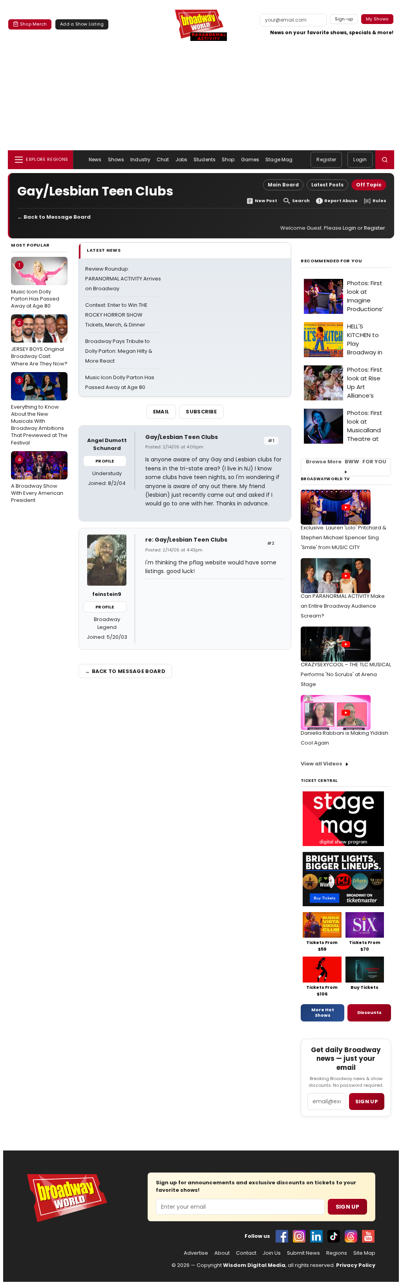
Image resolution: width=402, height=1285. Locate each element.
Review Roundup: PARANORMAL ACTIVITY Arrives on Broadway (123, 278)
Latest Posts (327, 184)
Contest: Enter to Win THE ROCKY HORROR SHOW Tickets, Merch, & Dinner (116, 314)
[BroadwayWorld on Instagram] (299, 1236)
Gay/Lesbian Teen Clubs (181, 437)
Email (161, 411)
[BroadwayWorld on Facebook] (282, 1236)
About (222, 1253)
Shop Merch (33, 24)
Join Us (272, 1253)
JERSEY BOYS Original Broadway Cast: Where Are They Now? (39, 343)
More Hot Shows (322, 1012)
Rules (379, 200)
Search (301, 200)
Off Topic (369, 184)
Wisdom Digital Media (254, 1265)
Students (205, 159)
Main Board (283, 184)
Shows (116, 159)
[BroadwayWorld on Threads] (351, 1236)
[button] (384, 159)
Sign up (366, 1101)
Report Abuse (341, 200)
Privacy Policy (355, 1265)
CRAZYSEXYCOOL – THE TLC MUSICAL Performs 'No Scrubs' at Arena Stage (346, 674)
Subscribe (201, 411)
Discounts (369, 1012)
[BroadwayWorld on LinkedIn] (316, 1236)
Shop (228, 159)
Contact (246, 1253)
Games (250, 159)
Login (360, 159)
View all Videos (321, 763)
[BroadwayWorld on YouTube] (368, 1236)
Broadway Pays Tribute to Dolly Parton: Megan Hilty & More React (118, 351)
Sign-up (344, 19)
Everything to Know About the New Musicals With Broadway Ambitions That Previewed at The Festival (39, 411)
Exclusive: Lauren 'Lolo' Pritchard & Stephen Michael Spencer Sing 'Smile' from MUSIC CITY (343, 537)
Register (326, 159)
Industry (140, 159)
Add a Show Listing (82, 24)
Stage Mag (278, 159)
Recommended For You (331, 261)
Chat (163, 159)
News (95, 159)
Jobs (181, 159)
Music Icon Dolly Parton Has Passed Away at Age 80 (35, 285)
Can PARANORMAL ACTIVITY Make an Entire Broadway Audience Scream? (343, 605)
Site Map (364, 1253)
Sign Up (347, 1207)
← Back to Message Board (54, 217)
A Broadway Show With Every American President (37, 480)
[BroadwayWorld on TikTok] (334, 1236)
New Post (266, 200)
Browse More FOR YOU (346, 461)
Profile (104, 461)
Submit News (303, 1253)
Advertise (196, 1253)
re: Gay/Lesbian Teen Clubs (186, 540)
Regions (336, 1253)
